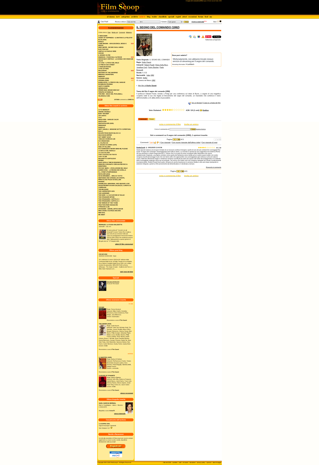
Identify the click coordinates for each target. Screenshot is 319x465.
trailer (154, 16)
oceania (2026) (103, 78)
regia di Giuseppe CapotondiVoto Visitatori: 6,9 (107, 426)
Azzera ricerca (201, 129)
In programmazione (115, 28)
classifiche (163, 16)
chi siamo (185, 462)
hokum (101, 53)
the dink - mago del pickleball (110, 94)
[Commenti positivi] (155, 142)
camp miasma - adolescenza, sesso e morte (112, 44)
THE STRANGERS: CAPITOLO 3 (108, 201)
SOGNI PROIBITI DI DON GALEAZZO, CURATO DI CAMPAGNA (114, 186)
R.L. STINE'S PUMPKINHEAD (107, 172)
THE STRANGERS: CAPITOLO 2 (108, 199)
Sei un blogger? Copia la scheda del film (206, 103)
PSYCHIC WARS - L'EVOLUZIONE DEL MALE (112, 168)
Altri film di (147, 86)
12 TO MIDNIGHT (103, 110)
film (133, 99)
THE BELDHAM (103, 189)
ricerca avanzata (198, 22)
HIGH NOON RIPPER (105, 135)
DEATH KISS (102, 121)
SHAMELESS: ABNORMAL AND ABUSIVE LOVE (113, 183)
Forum (151, 119)
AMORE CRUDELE (104, 112)
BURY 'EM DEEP (103, 113)
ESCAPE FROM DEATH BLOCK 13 (109, 133)
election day (103, 49)
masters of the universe (108, 72)
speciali (171, 16)
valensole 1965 (104, 96)
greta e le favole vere (107, 51)
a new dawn (102, 36)
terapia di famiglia (105, 92)
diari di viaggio (217, 462)
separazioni (103, 88)
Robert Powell (149, 65)
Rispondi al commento (213, 167)
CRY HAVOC (102, 115)
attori (184, 16)
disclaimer (193, 462)
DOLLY (100, 131)
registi (178, 16)
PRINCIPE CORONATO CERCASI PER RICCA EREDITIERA (112, 165)
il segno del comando (154, 27)
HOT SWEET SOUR (104, 137)
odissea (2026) (103, 80)
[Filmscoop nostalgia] (220, 22)
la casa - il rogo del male (108, 62)
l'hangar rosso (104, 66)
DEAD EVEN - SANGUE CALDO (108, 119)
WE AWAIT (101, 214)
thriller (145, 78)
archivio (134, 16)
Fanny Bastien (153, 67)
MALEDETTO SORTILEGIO (107, 158)
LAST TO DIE (102, 156)
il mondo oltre (104, 55)
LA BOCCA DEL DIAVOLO (106, 150)
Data (109, 32)
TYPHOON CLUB (103, 207)
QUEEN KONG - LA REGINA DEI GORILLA (112, 170)
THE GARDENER (103, 193)
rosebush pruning (105, 84)
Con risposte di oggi (209, 142)
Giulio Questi (146, 62)
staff (180, 462)
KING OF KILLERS (104, 147)
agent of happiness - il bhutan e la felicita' (115, 37)
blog (148, 16)
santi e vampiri (104, 86)
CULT (100, 117)
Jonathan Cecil (141, 67)
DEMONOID (102, 125)
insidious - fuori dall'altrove (110, 57)
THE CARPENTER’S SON (106, 191)
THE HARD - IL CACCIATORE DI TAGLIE (111, 195)
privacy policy (201, 462)
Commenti (143, 119)
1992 (176, 27)
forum (200, 16)
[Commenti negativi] (158, 142)
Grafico (205, 110)
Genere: (164, 22)
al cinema (111, 16)
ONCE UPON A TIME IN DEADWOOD (110, 162)
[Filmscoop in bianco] (218, 22)
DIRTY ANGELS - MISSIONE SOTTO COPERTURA (114, 129)
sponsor (208, 462)
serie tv (142, 16)
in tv (118, 16)
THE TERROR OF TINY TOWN (108, 203)
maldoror (102, 70)
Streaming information (179, 64)
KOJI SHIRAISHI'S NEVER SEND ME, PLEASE (113, 148)
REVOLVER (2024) (104, 174)
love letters (103, 68)
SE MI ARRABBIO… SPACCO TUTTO (110, 176)
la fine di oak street (106, 64)
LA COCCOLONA (104, 152)
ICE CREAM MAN (103, 141)
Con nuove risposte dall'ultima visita (186, 142)
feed (206, 16)
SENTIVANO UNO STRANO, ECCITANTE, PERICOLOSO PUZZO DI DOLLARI (111, 178)
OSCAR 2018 (103, 254)
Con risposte (165, 142)
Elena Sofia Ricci (161, 65)
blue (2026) (102, 39)
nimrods (101, 76)
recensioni (192, 16)
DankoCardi (140, 147)
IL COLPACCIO (103, 143)
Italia (148, 75)
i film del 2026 (167, 462)
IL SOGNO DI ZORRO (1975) (107, 145)
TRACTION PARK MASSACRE (108, 205)
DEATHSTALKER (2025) (106, 123)
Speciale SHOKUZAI (113, 282)
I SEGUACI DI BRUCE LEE (106, 139)
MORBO (101, 160)
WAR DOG (101, 212)
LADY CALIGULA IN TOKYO (107, 154)
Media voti (115, 32)
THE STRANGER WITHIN (106, 197)
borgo (101, 41)
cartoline (174, 462)
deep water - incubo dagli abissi (110, 47)
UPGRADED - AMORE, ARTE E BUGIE (110, 209)
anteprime (125, 16)
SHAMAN (101, 181)
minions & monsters (106, 74)
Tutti (151, 142)
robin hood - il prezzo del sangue (111, 82)
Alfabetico (129, 32)
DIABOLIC (101, 127)
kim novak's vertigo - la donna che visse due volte (115, 60)
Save (209, 37)
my (211, 16)
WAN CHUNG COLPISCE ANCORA (109, 210)
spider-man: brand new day (108, 90)
